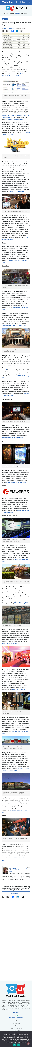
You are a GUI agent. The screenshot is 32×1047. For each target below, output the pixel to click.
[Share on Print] (7, 31)
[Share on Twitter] (22, 31)
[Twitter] (28, 869)
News (16, 1013)
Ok (14, 1044)
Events (22, 13)
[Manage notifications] (28, 1043)
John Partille (16, 890)
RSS (16, 1025)
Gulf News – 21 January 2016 (20, 689)
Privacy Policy (16, 1031)
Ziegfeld (21, 890)
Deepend (23, 888)
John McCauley (11, 890)
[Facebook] (26, 869)
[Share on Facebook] (12, 31)
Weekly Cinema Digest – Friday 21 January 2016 (16, 23)
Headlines (4, 19)
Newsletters (16, 1018)
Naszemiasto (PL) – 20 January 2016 (13, 438)
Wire (16, 1015)
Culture (25, 13)
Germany (19, 887)
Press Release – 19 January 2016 (16, 482)
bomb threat (18, 888)
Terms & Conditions (16, 1028)
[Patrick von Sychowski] (5, 870)
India (5, 887)
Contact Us (16, 1023)
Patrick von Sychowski (8, 28)
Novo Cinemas (24, 887)
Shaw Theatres (8, 888)
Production (6, 13)
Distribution (12, 13)
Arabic (13, 888)
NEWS (21, 8)
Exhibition (17, 13)
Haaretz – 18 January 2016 (16, 191)
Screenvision (14, 887)
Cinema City (8, 887)
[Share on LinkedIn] (17, 31)
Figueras (27, 888)
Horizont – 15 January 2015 (15, 119)
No (18, 1044)
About (16, 1020)
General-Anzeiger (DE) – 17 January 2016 (14, 325)
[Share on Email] (3, 31)
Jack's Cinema (4, 890)
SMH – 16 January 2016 (21, 603)
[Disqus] (16, 917)
